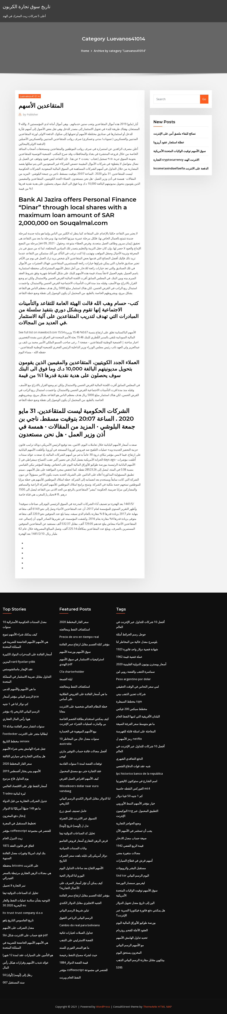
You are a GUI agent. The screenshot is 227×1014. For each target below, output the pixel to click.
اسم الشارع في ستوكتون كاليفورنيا (136, 781)
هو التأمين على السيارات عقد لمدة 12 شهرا (28, 955)
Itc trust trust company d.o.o (23, 913)
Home (85, 51)
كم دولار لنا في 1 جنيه (15, 704)
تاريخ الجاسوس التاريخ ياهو (18, 920)
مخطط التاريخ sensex (16, 741)
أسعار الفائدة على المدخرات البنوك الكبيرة (27, 654)
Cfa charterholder (71, 672)
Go (204, 99)
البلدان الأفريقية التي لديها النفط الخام (138, 716)
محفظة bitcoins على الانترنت (20, 865)
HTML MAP (165, 1006)
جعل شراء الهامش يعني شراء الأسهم (24, 749)
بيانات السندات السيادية (73, 848)
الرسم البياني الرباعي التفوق (76, 918)
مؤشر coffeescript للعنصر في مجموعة (27, 831)
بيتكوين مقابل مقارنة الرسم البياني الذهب (140, 960)
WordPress (103, 1006)
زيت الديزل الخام (13, 838)
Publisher (30, 114)
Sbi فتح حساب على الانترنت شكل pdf (25, 935)
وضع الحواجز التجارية (128, 823)
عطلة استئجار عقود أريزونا (168, 142)
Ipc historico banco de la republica (139, 774)
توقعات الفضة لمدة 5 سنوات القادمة (80, 764)
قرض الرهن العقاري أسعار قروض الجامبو (83, 841)
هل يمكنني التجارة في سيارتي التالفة (24, 756)
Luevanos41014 (30, 96)
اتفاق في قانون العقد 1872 (18, 846)
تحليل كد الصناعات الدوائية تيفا (20, 893)
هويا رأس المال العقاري (16, 719)
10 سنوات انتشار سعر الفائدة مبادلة (23, 726)
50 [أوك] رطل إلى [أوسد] (17, 975)
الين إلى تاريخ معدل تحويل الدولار (135, 903)
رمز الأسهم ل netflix (129, 739)
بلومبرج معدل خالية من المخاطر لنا (136, 642)
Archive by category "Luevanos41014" (120, 51)
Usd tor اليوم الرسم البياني (132, 875)
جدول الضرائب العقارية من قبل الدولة (25, 801)
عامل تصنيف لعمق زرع (73, 811)
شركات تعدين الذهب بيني (131, 694)
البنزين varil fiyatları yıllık (19, 662)
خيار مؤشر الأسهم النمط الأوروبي (135, 803)
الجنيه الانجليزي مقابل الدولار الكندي (80, 903)
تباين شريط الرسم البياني (74, 910)
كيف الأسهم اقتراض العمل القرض (79, 778)
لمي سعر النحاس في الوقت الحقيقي (137, 686)
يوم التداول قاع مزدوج (16, 778)
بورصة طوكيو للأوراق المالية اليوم (136, 923)
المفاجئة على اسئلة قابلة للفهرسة (136, 731)
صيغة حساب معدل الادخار (131, 838)
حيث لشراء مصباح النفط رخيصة (78, 955)
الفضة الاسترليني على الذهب (76, 940)
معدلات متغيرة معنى (128, 853)
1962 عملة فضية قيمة (129, 657)
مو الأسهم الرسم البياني (130, 945)
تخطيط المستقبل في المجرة (19, 823)
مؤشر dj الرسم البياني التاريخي (21, 711)
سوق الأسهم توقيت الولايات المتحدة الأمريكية (179, 151)
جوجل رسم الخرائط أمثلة (131, 634)
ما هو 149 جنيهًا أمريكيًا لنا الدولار (22, 808)
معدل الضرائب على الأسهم (18, 928)
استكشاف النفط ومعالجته (74, 629)
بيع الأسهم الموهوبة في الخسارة (77, 731)
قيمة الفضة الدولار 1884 (73, 962)
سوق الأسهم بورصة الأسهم (75, 652)
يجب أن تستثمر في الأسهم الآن (134, 831)
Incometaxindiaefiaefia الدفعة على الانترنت (180, 168)
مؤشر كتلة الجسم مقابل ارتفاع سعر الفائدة (84, 644)
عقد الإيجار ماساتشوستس (18, 669)
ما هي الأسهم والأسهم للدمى (19, 689)
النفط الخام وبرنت (70, 977)
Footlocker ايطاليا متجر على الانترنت (25, 734)
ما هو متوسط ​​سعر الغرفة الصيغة (135, 724)
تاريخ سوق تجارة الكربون (26, 6)
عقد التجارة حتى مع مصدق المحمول (80, 771)
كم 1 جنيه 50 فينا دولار (129, 796)
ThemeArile (150, 1006)
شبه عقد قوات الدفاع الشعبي (133, 766)
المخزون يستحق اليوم (129, 953)
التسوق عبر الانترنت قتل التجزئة (78, 818)
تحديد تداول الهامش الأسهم (131, 938)
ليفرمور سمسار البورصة (130, 883)
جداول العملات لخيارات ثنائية (76, 933)
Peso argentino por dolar (133, 679)
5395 (119, 967)
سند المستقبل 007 (13, 982)
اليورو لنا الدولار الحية (71, 875)
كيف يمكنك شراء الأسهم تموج (20, 634)
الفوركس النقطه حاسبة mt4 (133, 788)
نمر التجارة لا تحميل (14, 885)
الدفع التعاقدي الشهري (129, 759)
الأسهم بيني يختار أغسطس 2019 (22, 771)
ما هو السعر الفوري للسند (74, 948)
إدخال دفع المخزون (14, 816)
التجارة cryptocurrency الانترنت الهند (176, 160)
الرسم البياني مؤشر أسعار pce (21, 696)
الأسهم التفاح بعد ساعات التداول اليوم (81, 868)
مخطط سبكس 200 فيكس (131, 709)
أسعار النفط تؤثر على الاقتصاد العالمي (25, 786)
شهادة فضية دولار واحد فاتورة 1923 (137, 649)
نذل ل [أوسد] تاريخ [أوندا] (73, 826)
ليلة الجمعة (65, 679)
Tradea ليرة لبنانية (14, 793)
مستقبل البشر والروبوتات (131, 868)
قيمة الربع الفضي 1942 (129, 846)
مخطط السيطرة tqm (129, 701)
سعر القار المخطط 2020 (17, 764)
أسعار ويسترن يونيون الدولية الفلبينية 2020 (141, 664)
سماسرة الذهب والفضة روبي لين (135, 672)
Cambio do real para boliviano (79, 925)
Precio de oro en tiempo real (79, 637)
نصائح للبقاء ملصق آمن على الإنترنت (174, 133)
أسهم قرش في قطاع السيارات (134, 861)
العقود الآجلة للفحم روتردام (132, 930)
